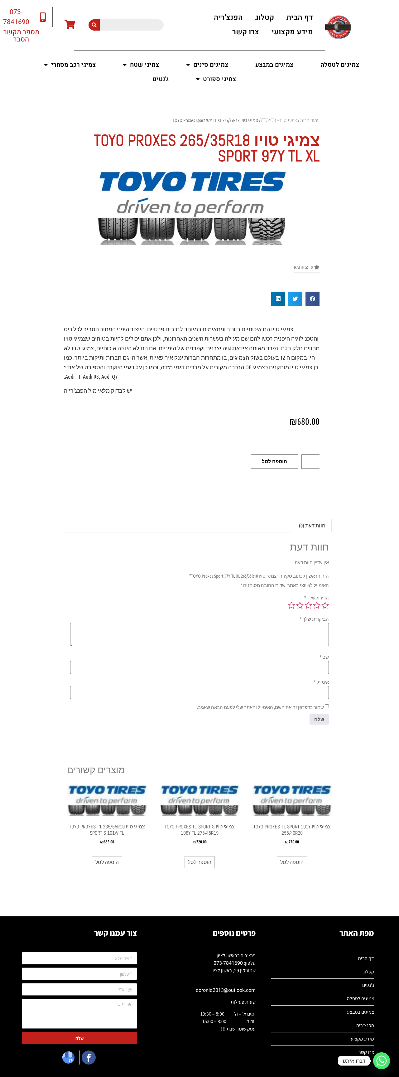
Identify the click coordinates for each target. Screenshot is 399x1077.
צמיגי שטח (144, 64)
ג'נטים (160, 79)
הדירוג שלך (316, 597)
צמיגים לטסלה (339, 64)
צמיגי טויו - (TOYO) (279, 120)
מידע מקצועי (292, 32)
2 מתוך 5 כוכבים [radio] (316, 605)
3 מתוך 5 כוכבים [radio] (308, 605)
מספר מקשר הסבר (21, 35)
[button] (307, 269)
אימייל (321, 682)
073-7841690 (228, 963)
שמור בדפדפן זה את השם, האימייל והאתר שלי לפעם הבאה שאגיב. (260, 707)
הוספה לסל (274, 461)
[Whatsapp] (381, 1060)
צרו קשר (245, 32)
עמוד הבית (310, 120)
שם (324, 657)
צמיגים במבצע (274, 64)
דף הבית (299, 17)
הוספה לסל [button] (292, 862)
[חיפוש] (94, 25)
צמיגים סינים (210, 64)
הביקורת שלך (314, 619)
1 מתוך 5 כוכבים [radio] (325, 605)
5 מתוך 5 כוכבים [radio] (291, 605)
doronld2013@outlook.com (226, 990)
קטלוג (264, 17)
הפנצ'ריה (228, 17)
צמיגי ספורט (219, 79)
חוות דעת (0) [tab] (312, 525)
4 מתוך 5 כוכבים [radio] (300, 605)
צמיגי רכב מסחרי (73, 64)
